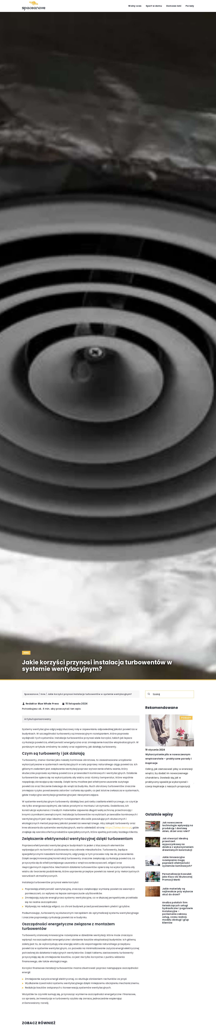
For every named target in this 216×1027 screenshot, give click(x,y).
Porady (190, 5)
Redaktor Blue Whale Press (42, 704)
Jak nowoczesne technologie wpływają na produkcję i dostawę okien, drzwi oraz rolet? (177, 827)
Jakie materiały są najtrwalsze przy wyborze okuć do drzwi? (177, 891)
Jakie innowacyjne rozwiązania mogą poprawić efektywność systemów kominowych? (177, 861)
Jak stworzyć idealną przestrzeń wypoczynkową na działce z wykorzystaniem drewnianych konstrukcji (178, 844)
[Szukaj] (148, 694)
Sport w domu (154, 5)
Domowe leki (173, 5)
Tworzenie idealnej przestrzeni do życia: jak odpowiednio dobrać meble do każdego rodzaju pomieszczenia (168, 759)
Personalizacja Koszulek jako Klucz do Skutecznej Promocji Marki (177, 876)
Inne (26, 652)
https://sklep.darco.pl (118, 827)
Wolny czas (134, 5)
